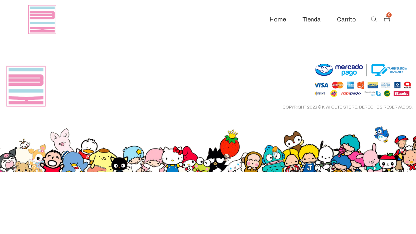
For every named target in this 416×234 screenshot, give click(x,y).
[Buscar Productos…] (374, 19)
